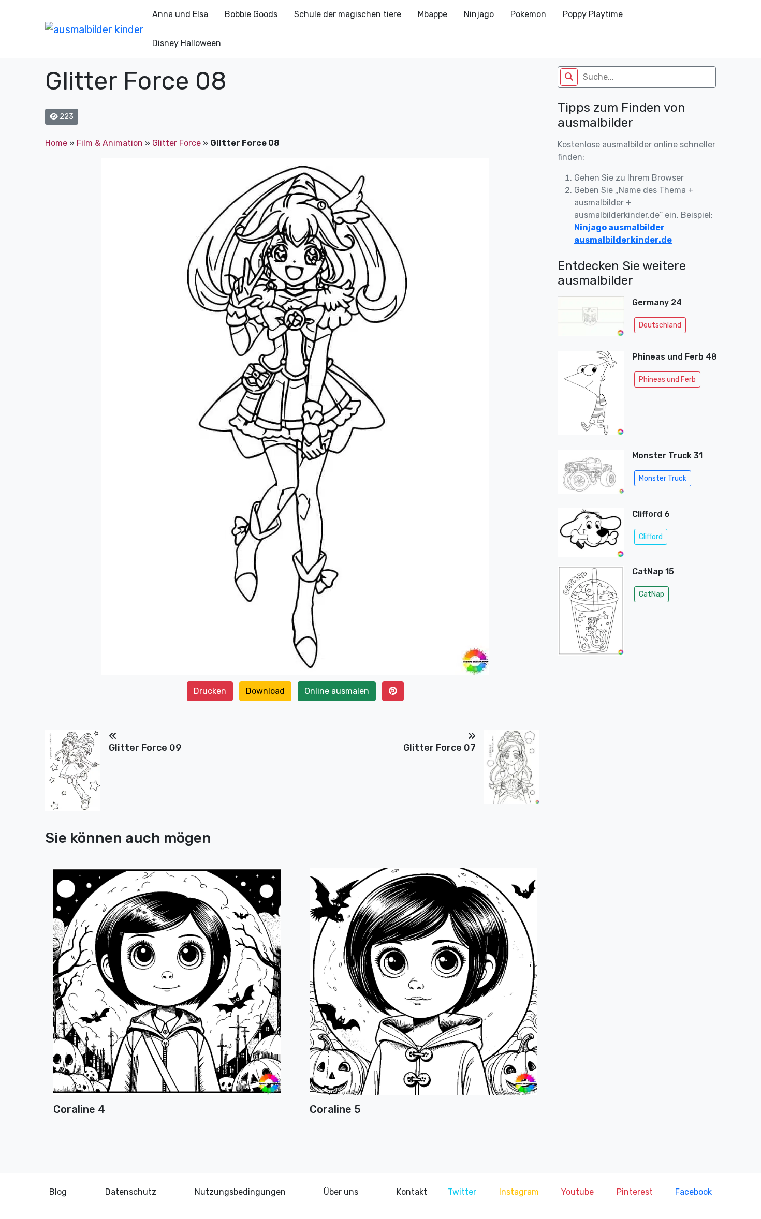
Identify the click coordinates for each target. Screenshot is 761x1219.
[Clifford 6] (591, 533)
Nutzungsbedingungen (240, 1192)
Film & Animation (110, 143)
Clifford (651, 536)
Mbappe (432, 14)
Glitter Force (176, 143)
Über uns (341, 1192)
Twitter (462, 1192)
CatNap (651, 594)
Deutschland (660, 325)
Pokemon (528, 14)
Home (56, 143)
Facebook (693, 1192)
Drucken (210, 691)
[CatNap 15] (591, 614)
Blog (58, 1192)
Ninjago (479, 14)
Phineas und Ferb (667, 379)
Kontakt (412, 1192)
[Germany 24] (591, 319)
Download (265, 691)
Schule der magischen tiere (347, 14)
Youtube (577, 1192)
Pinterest (635, 1192)
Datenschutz (130, 1192)
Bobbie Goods (251, 14)
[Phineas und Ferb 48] (591, 396)
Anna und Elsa (180, 14)
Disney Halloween (186, 43)
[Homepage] (94, 29)
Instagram (519, 1192)
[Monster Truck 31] (591, 475)
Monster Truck (662, 478)
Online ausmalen (336, 691)
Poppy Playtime (593, 14)
